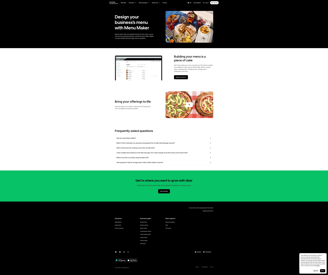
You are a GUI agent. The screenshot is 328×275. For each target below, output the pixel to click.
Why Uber (123, 2)
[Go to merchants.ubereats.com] (113, 2)
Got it (322, 270)
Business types (143, 2)
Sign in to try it (181, 77)
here (318, 265)
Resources (155, 2)
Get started (214, 2)
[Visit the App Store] (132, 260)
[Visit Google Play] (120, 260)
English (199, 252)
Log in (207, 2)
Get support (197, 2)
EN (190, 2)
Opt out (316, 270)
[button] (189, 104)
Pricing (165, 2)
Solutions (131, 2)
